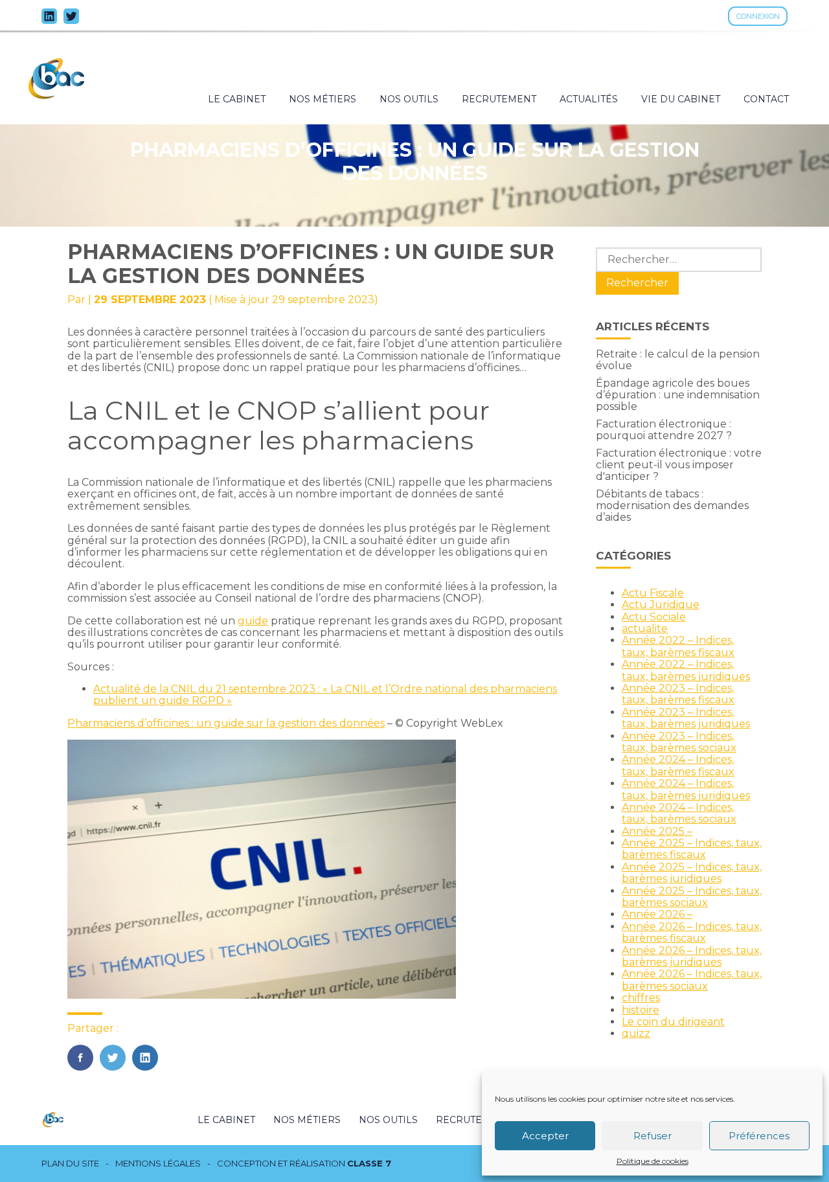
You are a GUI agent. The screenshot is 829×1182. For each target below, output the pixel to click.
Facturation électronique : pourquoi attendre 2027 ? (664, 430)
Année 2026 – (657, 914)
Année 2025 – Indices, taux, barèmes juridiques (692, 873)
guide (253, 621)
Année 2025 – (657, 831)
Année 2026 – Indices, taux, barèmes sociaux (692, 980)
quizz (636, 1033)
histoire (640, 1010)
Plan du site (70, 1163)
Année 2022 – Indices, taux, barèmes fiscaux (678, 646)
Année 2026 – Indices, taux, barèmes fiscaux (692, 932)
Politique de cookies (652, 1161)
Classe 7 (369, 1163)
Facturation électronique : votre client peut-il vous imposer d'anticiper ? (679, 465)
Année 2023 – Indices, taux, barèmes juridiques (686, 718)
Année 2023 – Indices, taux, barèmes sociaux (679, 742)
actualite (645, 628)
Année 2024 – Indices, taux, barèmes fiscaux (678, 765)
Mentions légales (158, 1163)
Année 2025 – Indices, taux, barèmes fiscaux (692, 849)
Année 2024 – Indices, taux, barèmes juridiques (686, 789)
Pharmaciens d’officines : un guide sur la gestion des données (226, 723)
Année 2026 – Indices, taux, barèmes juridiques (692, 956)
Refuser (652, 1136)
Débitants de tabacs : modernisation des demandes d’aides (672, 506)
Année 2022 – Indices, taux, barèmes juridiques (686, 670)
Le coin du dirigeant (673, 1022)
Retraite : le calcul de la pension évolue (678, 360)
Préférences (759, 1136)
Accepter (545, 1136)
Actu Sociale (654, 617)
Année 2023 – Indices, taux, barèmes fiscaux (678, 694)
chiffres (641, 998)
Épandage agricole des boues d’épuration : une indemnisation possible (678, 395)
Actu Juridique (660, 604)
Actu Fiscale (653, 593)
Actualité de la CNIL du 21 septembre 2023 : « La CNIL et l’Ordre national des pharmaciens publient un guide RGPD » (325, 695)
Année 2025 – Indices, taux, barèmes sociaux (692, 897)
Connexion (758, 16)
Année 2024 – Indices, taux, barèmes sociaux (679, 813)
